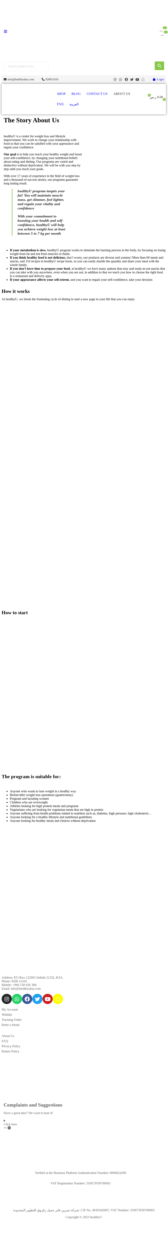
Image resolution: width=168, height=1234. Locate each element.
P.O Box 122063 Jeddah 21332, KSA (38, 977)
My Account (10, 1009)
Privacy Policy (11, 1046)
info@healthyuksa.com (26, 988)
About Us (121, 94)
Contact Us (97, 94)
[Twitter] (132, 79)
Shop (61, 94)
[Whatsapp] (120, 79)
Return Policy (10, 1051)
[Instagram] (115, 79)
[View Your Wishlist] (162, 34)
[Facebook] (126, 79)
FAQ (60, 104)
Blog (76, 94)
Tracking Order (11, 1019)
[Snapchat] (143, 79)
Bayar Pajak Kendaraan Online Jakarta (61, 1028)
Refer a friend (10, 1025)
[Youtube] (137, 79)
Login (160, 79)
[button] (161, 29)
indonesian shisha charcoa (18, 1028)
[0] (161, 101)
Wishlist (7, 1014)
